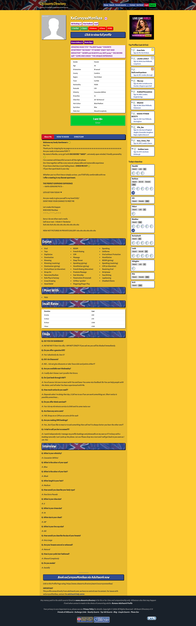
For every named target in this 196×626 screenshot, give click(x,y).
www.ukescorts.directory (85, 600)
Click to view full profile (98, 35)
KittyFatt (140, 103)
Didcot (134, 206)
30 (77, 42)
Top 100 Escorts (106, 612)
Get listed (139, 5)
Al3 (133, 198)
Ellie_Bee (140, 127)
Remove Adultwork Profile (122, 603)
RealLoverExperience (138, 72)
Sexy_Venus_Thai (143, 141)
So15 (133, 282)
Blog (115, 612)
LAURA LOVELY (143, 59)
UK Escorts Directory (53, 4)
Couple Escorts (124, 612)
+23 (133, 193)
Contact (132, 5)
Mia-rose (140, 81)
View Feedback (88, 24)
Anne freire (141, 50)
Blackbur (135, 219)
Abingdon (135, 261)
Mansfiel (135, 166)
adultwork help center (76, 594)
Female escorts (120, 5)
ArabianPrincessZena (144, 92)
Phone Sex (135, 612)
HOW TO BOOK (63, 137)
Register (152, 5)
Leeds (134, 248)
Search (111, 5)
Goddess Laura (143, 149)
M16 (133, 274)
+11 (133, 230)
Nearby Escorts (93, 612)
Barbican (135, 178)
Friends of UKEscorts (65, 612)
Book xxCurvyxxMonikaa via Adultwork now (83, 577)
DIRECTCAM (79, 137)
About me (48, 137)
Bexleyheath (136, 236)
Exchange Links (80, 612)
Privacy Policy (88, 609)
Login (146, 5)
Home (106, 5)
